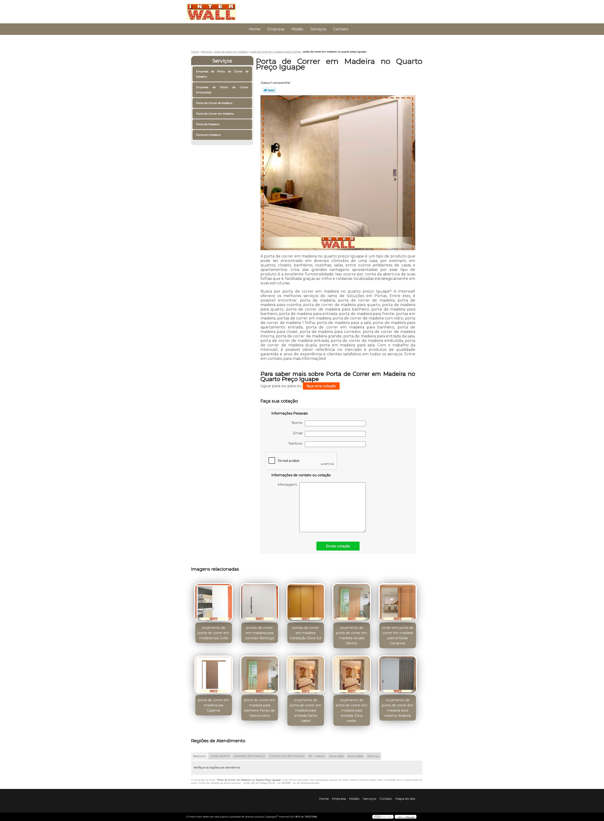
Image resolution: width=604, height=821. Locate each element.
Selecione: (199, 756)
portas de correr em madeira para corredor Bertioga (259, 633)
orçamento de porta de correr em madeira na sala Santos (351, 635)
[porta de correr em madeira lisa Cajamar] (213, 674)
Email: (299, 433)
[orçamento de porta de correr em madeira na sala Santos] (351, 602)
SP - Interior (317, 756)
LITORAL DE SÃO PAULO (287, 756)
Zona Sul (373, 756)
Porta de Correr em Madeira (215, 113)
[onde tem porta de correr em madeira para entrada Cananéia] (397, 602)
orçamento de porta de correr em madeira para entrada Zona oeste (351, 710)
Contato (340, 29)
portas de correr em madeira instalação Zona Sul (305, 633)
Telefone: (296, 443)
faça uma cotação (321, 386)
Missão (297, 29)
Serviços (318, 29)
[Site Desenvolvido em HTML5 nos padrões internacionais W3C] (383, 817)
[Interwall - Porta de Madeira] (213, 9)
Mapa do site (405, 798)
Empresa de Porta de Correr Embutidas (222, 89)
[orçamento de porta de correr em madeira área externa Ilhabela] (397, 674)
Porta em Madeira (208, 135)
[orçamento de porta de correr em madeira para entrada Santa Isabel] (305, 674)
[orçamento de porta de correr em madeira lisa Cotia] (213, 602)
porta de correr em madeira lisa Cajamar (213, 705)
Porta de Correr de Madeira (214, 103)
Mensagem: (288, 484)
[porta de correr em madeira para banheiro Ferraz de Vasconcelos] (259, 674)
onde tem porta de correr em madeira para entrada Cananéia (397, 635)
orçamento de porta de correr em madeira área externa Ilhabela (397, 708)
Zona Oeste (355, 756)
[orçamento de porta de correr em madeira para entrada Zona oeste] (351, 674)
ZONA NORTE (220, 756)
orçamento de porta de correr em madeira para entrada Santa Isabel (305, 710)
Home (254, 29)
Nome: (298, 423)
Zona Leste (336, 756)
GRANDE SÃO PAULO (249, 756)
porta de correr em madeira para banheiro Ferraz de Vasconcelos (259, 708)
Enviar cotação (338, 546)
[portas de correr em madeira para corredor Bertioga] (259, 602)
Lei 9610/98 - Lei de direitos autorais (298, 782)
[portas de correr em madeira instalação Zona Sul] (305, 602)
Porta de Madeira (207, 124)
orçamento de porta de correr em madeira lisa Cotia (213, 633)
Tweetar (269, 90)
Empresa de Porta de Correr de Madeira (222, 74)
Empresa (276, 29)
